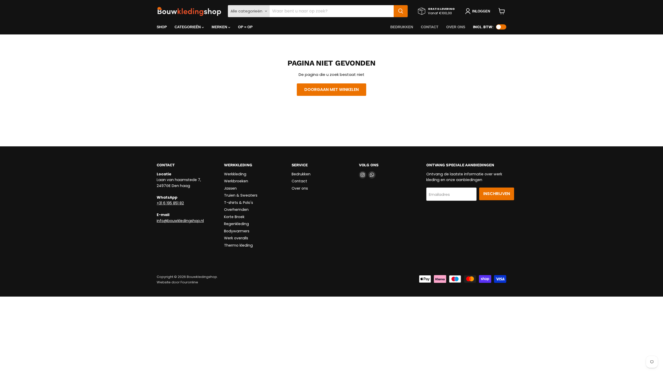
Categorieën (188, 27)
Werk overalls (236, 238)
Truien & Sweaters (240, 195)
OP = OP (245, 27)
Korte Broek (234, 216)
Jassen (230, 188)
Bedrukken (401, 27)
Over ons (455, 27)
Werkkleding (235, 174)
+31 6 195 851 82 (170, 203)
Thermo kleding (238, 245)
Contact (429, 27)
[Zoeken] (401, 11)
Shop (162, 27)
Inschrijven (496, 194)
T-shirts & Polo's (238, 202)
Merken (220, 27)
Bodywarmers (236, 231)
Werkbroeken (236, 181)
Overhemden (236, 209)
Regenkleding (236, 223)
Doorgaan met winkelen (331, 89)
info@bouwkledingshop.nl (180, 220)
